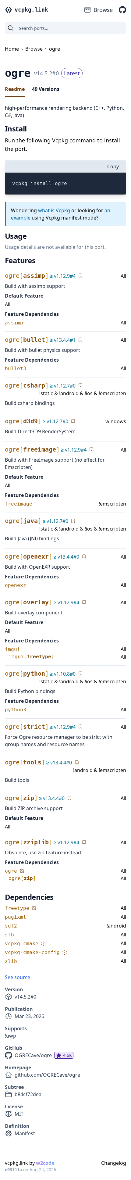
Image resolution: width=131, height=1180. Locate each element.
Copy (113, 166)
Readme (15, 89)
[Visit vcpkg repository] (122, 10)
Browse (103, 9)
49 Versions (45, 89)
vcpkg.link (31, 9)
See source (17, 977)
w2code (45, 1163)
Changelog (113, 1163)
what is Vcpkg (54, 210)
